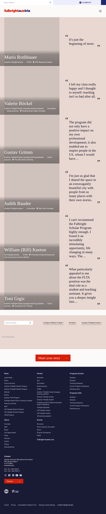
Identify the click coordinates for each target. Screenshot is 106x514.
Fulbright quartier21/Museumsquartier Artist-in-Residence (49, 403)
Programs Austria (77, 373)
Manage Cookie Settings (47, 505)
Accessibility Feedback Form (27, 505)
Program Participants (44, 432)
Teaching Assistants (76, 383)
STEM (39, 389)
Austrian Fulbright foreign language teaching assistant (48, 393)
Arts (38, 380)
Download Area (75, 389)
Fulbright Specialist (43, 407)
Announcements (9, 383)
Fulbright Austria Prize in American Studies (18, 400)
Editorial (7, 392)
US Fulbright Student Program (14, 409)
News (6, 373)
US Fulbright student (43, 413)
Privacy (6, 444)
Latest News (8, 377)
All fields (72, 323)
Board (6, 430)
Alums (6, 380)
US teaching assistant (44, 416)
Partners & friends (10, 403)
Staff (5, 406)
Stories (40, 373)
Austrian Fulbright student (45, 400)
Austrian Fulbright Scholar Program (15, 386)
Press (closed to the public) (46, 427)
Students (73, 377)
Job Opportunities (10, 432)
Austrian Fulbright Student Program (15, 389)
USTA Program (9, 415)
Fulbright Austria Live (45, 439)
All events (40, 424)
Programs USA (76, 393)
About (6, 420)
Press (6, 435)
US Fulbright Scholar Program (14, 412)
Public (39, 435)
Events (6, 395)
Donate (10, 481)
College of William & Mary (52, 323)
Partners (7, 438)
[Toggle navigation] (100, 11)
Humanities (40, 383)
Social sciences (42, 386)
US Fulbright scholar (43, 410)
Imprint (6, 441)
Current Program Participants (79, 386)
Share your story (49, 358)
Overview (7, 424)
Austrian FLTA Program (12, 398)
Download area (75, 408)
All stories (40, 377)
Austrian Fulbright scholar (91, 323)
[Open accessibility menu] (103, 2)
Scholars (72, 380)
